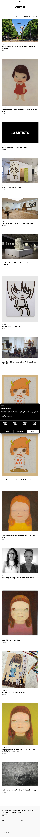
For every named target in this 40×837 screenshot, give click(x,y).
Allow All (32, 431)
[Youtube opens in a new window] (6, 832)
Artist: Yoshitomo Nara (26, 16)
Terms (21, 820)
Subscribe (4, 815)
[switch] (15, 424)
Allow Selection (20, 431)
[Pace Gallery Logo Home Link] (20, 1)
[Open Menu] (2, 1)
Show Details (34, 428)
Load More (20, 797)
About (3, 820)
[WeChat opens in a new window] (4, 832)
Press (3, 826)
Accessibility (22, 826)
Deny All (7, 431)
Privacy (21, 823)
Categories (34, 16)
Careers (3, 823)
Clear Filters (18, 16)
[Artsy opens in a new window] (8, 832)
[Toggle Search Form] (37, 1)
